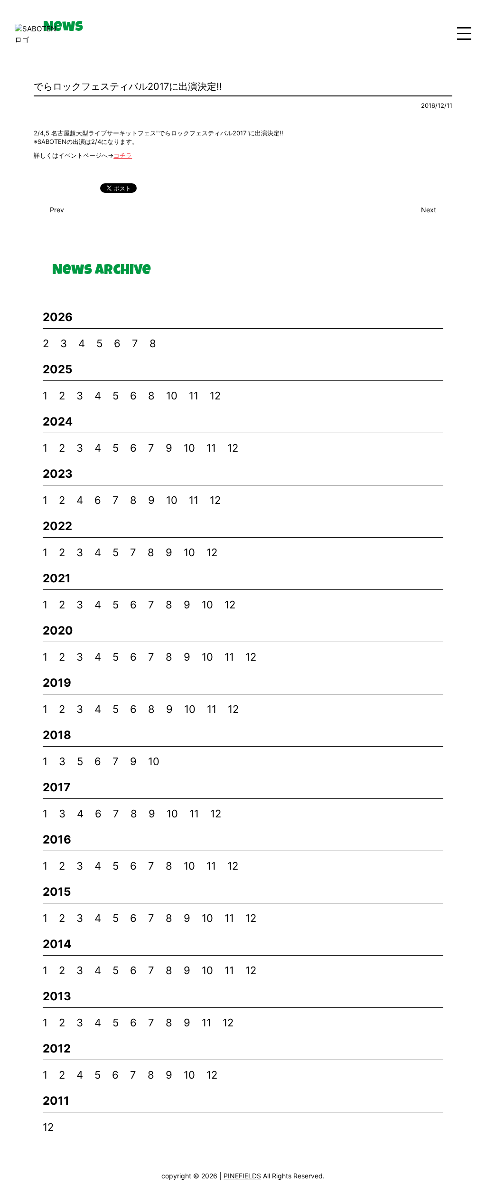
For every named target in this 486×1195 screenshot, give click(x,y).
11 (193, 395)
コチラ (122, 155)
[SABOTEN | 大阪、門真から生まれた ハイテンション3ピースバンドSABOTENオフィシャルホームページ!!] (38, 34)
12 (215, 395)
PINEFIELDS (242, 1176)
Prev (57, 210)
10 (172, 395)
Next (428, 210)
